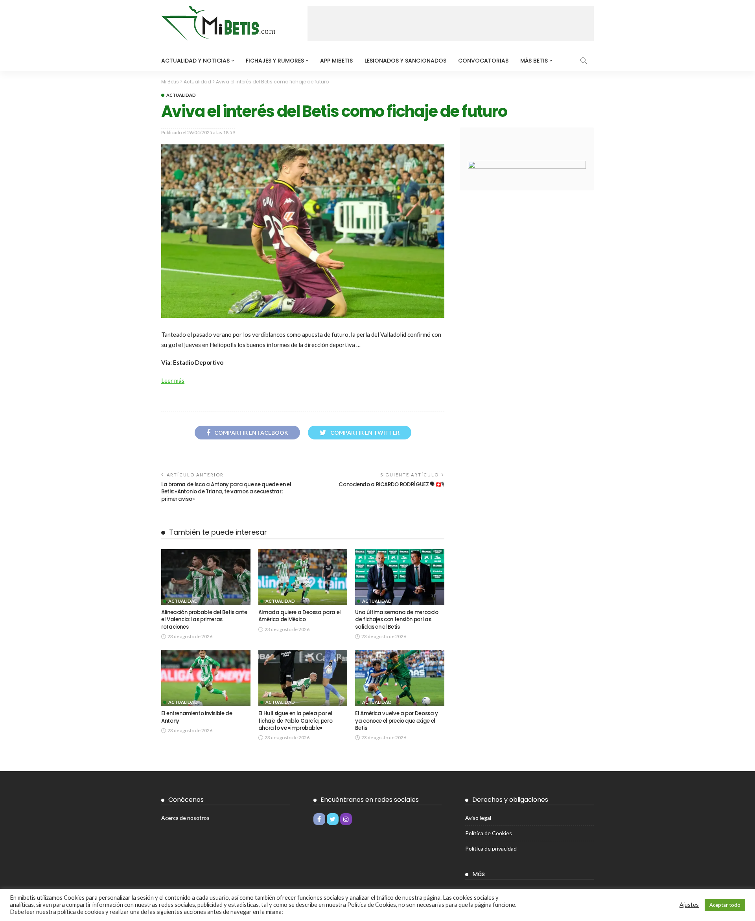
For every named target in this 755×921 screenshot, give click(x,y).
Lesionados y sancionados (405, 61)
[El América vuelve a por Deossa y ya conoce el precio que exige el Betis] (399, 678)
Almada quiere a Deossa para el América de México (299, 616)
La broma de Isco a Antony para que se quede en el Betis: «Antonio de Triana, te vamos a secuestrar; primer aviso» (226, 492)
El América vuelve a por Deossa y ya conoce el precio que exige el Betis (396, 721)
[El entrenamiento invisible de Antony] (205, 678)
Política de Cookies (488, 833)
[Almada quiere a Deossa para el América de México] (303, 577)
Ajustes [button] (689, 904)
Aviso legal (478, 817)
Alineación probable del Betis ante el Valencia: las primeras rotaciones (204, 620)
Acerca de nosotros (185, 817)
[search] (583, 60)
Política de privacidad (491, 848)
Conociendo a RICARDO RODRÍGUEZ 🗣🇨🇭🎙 (391, 484)
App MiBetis (336, 61)
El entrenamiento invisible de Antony (196, 717)
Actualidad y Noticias (195, 61)
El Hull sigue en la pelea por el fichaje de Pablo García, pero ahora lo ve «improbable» (295, 721)
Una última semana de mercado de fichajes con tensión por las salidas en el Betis (396, 620)
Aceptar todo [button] (724, 905)
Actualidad (181, 95)
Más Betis (534, 61)
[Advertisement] (451, 23)
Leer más (172, 380)
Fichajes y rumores (275, 61)
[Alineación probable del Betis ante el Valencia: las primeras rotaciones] (205, 577)
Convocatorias (483, 61)
